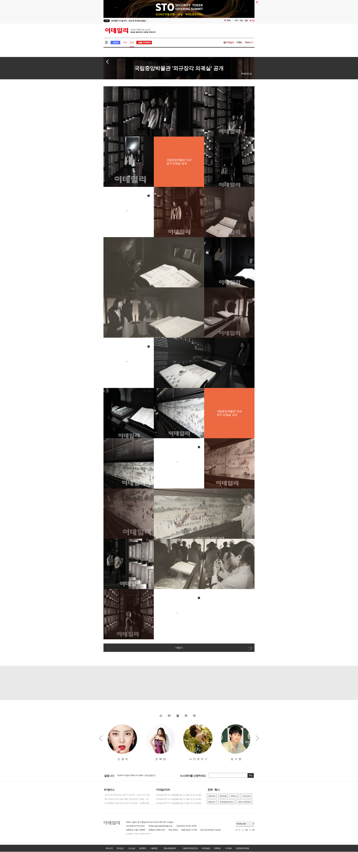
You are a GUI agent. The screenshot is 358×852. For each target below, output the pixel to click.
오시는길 (131, 848)
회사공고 (120, 848)
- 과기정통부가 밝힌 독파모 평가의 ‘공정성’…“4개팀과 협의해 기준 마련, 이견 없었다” (127, 803)
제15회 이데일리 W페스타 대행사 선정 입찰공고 (136, 775)
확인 (250, 775)
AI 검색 (115, 42)
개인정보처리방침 (242, 848)
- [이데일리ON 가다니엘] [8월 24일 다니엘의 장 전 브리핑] (178, 799)
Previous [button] (100, 738)
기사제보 (228, 848)
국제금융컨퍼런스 (226, 802)
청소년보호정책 (170, 848)
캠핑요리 (211, 802)
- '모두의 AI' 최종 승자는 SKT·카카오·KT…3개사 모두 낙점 (126, 795)
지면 (241, 20)
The (249, 42)
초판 (246, 20)
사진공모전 (246, 796)
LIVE (106, 21)
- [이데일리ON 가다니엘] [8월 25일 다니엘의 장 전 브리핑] (178, 795)
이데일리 (130, 30)
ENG (229, 20)
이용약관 (153, 848)
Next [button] (257, 738)
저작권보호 (206, 848)
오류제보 (217, 848)
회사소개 (109, 848)
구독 (236, 20)
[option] (156, 20)
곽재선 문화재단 (244, 802)
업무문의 (142, 848)
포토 (132, 42)
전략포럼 (223, 796)
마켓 (239, 42)
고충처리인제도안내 (190, 848)
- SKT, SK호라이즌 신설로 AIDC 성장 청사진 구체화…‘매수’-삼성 (127, 799)
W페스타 (234, 796)
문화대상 (211, 796)
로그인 (252, 20)
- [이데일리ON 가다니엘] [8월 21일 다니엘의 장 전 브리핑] (178, 803)
